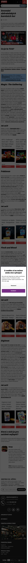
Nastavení (13, 285)
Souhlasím (13, 290)
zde (8, 281)
